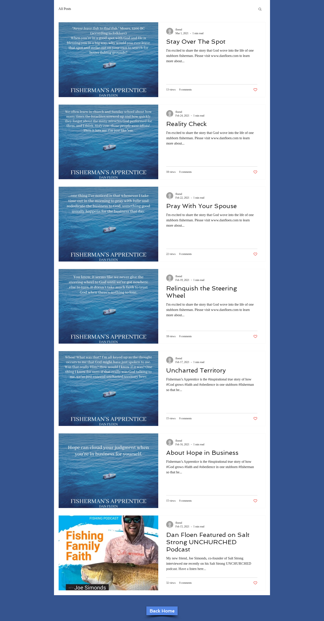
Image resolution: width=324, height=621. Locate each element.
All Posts (64, 9)
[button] (260, 9)
